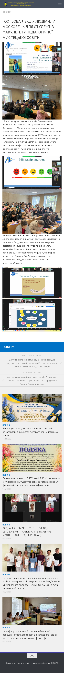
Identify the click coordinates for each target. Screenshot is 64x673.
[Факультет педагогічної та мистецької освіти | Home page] (25, 4)
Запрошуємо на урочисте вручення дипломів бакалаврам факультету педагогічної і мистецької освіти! (30, 432)
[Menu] (60, 4)
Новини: (8, 347)
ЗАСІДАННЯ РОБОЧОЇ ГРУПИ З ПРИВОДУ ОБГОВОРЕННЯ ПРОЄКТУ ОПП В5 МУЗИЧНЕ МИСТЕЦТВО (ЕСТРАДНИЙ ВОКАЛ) (26, 532)
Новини (6, 12)
